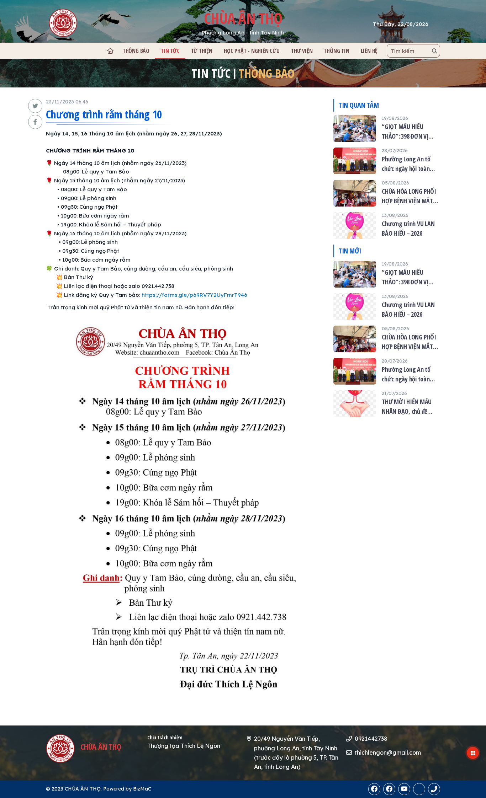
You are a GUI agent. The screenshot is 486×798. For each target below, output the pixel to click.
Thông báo (136, 51)
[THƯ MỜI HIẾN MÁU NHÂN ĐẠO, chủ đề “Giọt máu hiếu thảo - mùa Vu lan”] (386, 403)
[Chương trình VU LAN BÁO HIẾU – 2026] (386, 225)
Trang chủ (110, 51)
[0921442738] (419, 789)
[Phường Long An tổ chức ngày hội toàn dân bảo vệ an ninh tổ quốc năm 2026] (386, 161)
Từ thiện (201, 51)
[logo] (85, 22)
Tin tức (170, 51)
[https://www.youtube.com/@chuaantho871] (404, 789)
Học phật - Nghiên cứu (252, 51)
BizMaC (142, 789)
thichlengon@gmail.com (388, 752)
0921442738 (371, 738)
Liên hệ (369, 51)
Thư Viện (301, 51)
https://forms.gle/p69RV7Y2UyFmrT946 (194, 294)
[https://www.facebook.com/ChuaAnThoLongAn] (374, 789)
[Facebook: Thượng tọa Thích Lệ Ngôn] (389, 789)
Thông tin (336, 51)
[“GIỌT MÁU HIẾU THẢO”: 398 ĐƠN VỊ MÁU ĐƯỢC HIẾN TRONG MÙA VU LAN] (386, 128)
